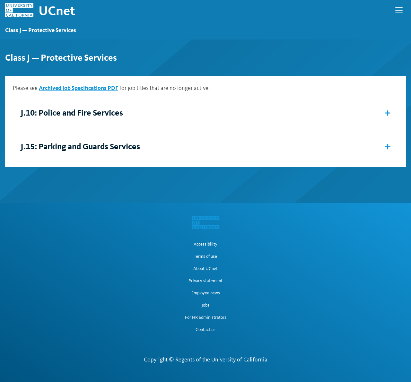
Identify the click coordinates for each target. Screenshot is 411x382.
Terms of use (205, 256)
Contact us (205, 329)
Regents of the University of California (221, 359)
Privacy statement (205, 281)
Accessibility (205, 244)
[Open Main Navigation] (399, 10)
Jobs (205, 305)
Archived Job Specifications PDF (78, 87)
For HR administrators (205, 317)
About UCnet (205, 268)
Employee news (205, 293)
